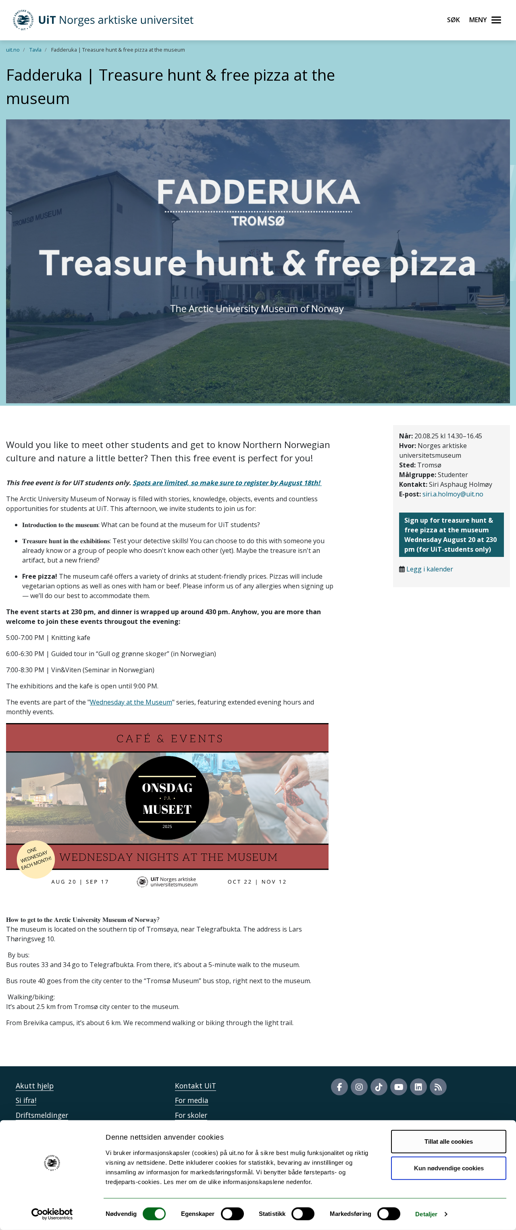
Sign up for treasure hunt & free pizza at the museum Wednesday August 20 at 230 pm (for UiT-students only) (450, 535)
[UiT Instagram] (359, 1086)
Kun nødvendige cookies (449, 1167)
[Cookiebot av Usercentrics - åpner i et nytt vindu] (52, 1214)
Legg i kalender (429, 569)
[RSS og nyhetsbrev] (438, 1086)
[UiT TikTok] (378, 1086)
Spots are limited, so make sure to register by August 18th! (227, 482)
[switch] (232, 1213)
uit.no (13, 49)
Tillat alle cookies (448, 1141)
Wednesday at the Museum (131, 702)
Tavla (35, 49)
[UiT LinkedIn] (418, 1086)
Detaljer (426, 1214)
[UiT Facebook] (339, 1086)
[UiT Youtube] (398, 1086)
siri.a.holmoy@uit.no (452, 494)
